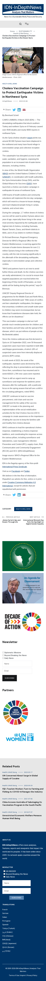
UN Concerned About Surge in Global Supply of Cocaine (20, 777)
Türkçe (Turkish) (8, 928)
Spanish (5, 925)
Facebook (16, 471)
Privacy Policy (32, 975)
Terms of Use (14, 975)
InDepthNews (7, 101)
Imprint (23, 975)
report (29, 138)
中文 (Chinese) (7, 936)
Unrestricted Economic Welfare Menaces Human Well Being (22, 817)
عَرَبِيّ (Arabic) (7, 932)
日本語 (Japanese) (9, 943)
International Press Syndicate (14, 467)
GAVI (29, 184)
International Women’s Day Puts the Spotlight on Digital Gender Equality (33, 520)
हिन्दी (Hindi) (6, 940)
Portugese (6, 921)
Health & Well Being (9, 84)
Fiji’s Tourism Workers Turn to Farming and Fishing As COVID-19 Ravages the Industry (22, 790)
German (5, 913)
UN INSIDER (11, 871)
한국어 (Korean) (8, 947)
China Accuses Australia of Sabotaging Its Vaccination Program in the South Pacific (22, 803)
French (5, 910)
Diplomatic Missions (12, 652)
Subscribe (10, 678)
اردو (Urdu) (6, 951)
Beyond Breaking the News (15, 655)
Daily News (9, 658)
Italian (4, 917)
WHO (5, 174)
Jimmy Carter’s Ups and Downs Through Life (11, 519)
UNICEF (6, 177)
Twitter (27, 471)
